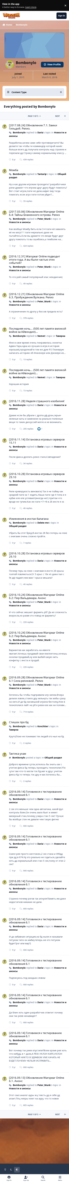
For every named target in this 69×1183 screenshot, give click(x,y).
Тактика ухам (17, 753)
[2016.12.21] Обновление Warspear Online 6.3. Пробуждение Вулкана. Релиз (36, 295)
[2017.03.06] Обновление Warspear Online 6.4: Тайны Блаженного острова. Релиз (36, 213)
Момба (13, 170)
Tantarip (42, 174)
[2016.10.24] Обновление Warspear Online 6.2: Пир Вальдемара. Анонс (36, 596)
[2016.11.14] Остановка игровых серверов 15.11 (37, 441)
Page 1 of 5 (33, 116)
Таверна (60, 335)
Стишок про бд (19, 722)
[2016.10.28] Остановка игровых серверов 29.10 (37, 475)
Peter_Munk (44, 218)
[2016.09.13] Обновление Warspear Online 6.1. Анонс (36, 1079)
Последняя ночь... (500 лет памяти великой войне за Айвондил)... (37, 330)
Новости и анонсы (20, 222)
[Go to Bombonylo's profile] (4, 126)
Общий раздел (17, 526)
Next (57, 116)
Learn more (6, 5)
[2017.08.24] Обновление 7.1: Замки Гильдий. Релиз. (33, 126)
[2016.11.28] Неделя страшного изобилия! (37, 401)
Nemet (41, 335)
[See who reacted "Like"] (39, 428)
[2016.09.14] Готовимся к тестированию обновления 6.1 (35, 793)
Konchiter (42, 726)
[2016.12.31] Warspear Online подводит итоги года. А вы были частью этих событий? (34, 259)
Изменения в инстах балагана (28, 519)
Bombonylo (19, 132)
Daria (40, 132)
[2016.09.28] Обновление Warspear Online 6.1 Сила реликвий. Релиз (36, 678)
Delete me (43, 522)
